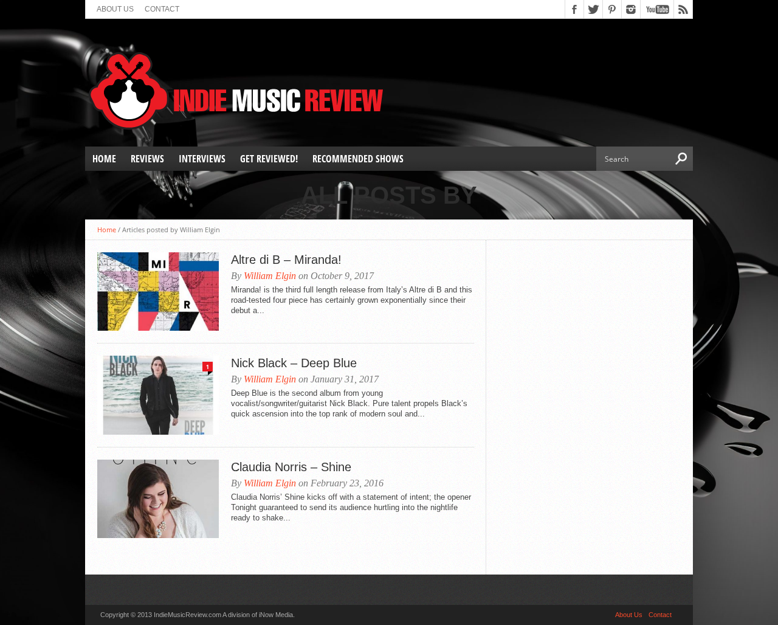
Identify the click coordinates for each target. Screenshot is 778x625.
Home (104, 158)
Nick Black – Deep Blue (294, 363)
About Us (115, 9)
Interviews (202, 158)
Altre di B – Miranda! (286, 259)
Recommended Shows (358, 158)
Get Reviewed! (269, 158)
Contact (162, 9)
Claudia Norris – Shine (291, 467)
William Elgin (270, 276)
